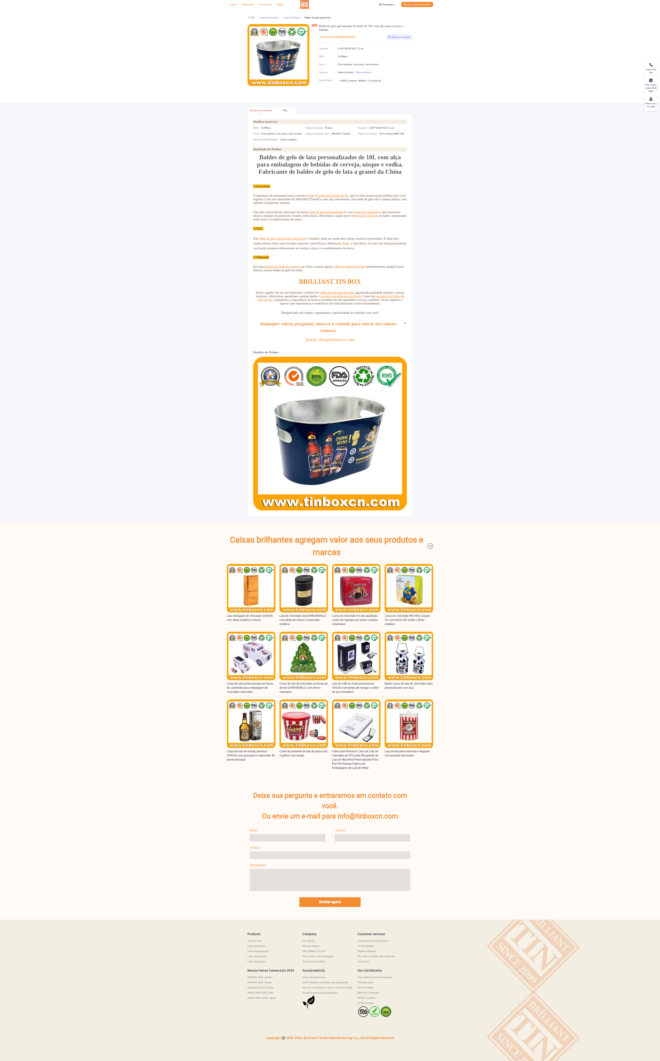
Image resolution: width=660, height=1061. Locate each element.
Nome (253, 830)
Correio (340, 830)
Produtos (265, 4)
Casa (233, 4)
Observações (258, 865)
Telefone (255, 847)
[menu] (263, 4)
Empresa (248, 4)
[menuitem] (233, 4)
